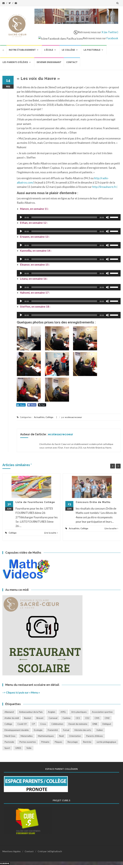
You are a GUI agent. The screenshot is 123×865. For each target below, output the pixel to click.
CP (33, 724)
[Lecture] (21, 217)
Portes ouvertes (27, 741)
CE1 (78, 718)
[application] (69, 217)
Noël (61, 736)
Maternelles (27, 736)
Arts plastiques (79, 711)
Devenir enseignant (49, 62)
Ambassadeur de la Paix (31, 711)
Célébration (57, 724)
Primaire (45, 741)
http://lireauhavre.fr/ (104, 186)
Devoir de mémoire (78, 724)
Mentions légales (11, 851)
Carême (66, 718)
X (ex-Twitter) (110, 32)
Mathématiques (46, 736)
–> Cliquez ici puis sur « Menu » (21, 692)
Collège (49, 417)
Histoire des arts (82, 730)
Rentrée (87, 741)
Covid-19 (22, 724)
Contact (72, 62)
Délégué (106, 724)
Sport (7, 748)
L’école (48, 49)
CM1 (97, 718)
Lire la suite (50, 532)
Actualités (39, 417)
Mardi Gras (9, 736)
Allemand (9, 711)
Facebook (112, 38)
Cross (43, 724)
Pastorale (9, 741)
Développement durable (16, 730)
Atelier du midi (11, 718)
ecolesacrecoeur (73, 417)
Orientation (75, 736)
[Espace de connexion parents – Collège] (36, 783)
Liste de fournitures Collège (35, 502)
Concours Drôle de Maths (93, 502)
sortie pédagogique (106, 741)
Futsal (66, 730)
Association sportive (102, 711)
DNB (95, 724)
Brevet (40, 718)
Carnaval (53, 718)
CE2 (87, 718)
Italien (99, 730)
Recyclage (72, 741)
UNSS (18, 748)
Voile (28, 748)
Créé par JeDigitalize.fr (50, 851)
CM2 (107, 718)
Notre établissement (22, 49)
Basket (27, 718)
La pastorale (92, 49)
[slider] (114, 217)
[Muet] (107, 217)
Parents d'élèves (94, 736)
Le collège (68, 49)
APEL (63, 711)
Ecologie (38, 730)
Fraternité (53, 730)
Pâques (58, 741)
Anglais (51, 711)
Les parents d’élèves (15, 62)
